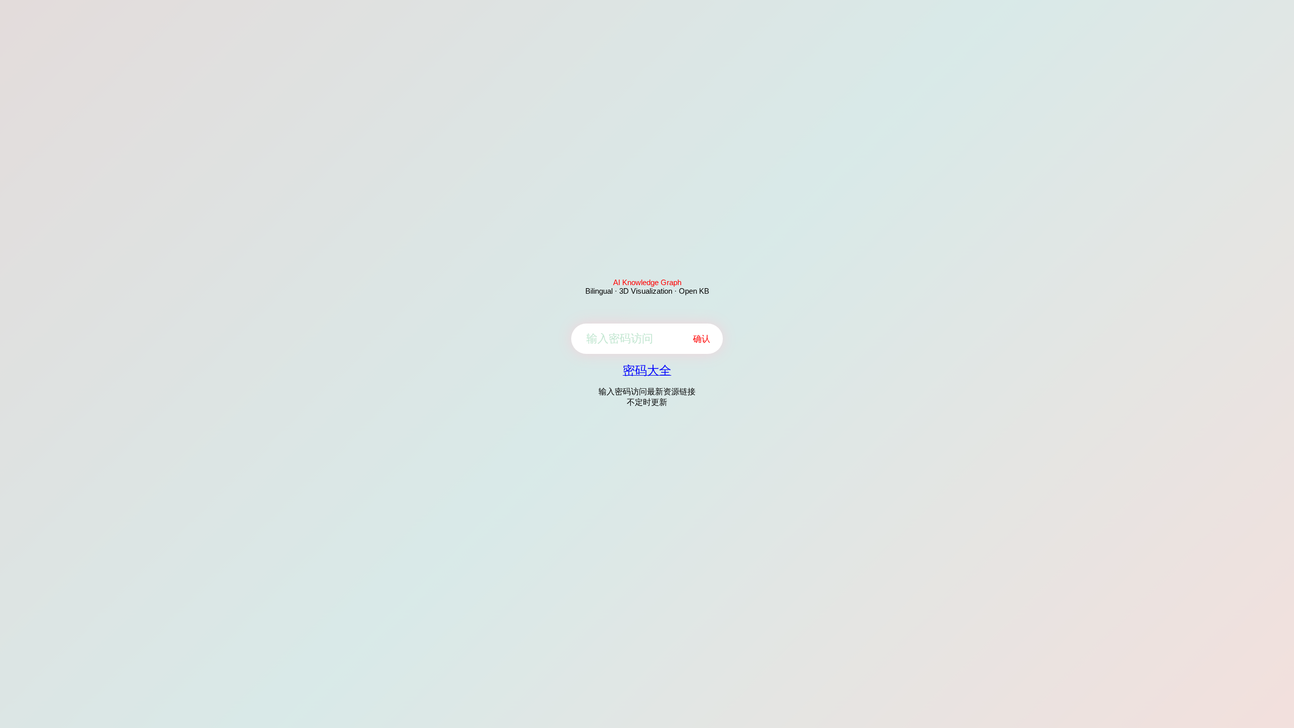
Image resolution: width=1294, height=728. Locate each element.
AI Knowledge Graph (647, 282)
